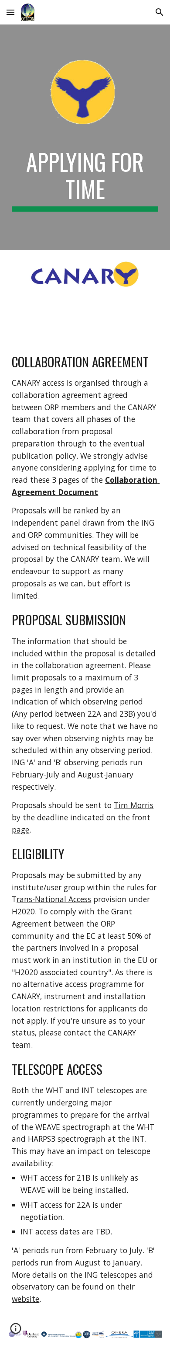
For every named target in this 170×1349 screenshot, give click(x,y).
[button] (10, 12)
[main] (85, 180)
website (25, 1298)
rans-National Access (54, 899)
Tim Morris (133, 805)
